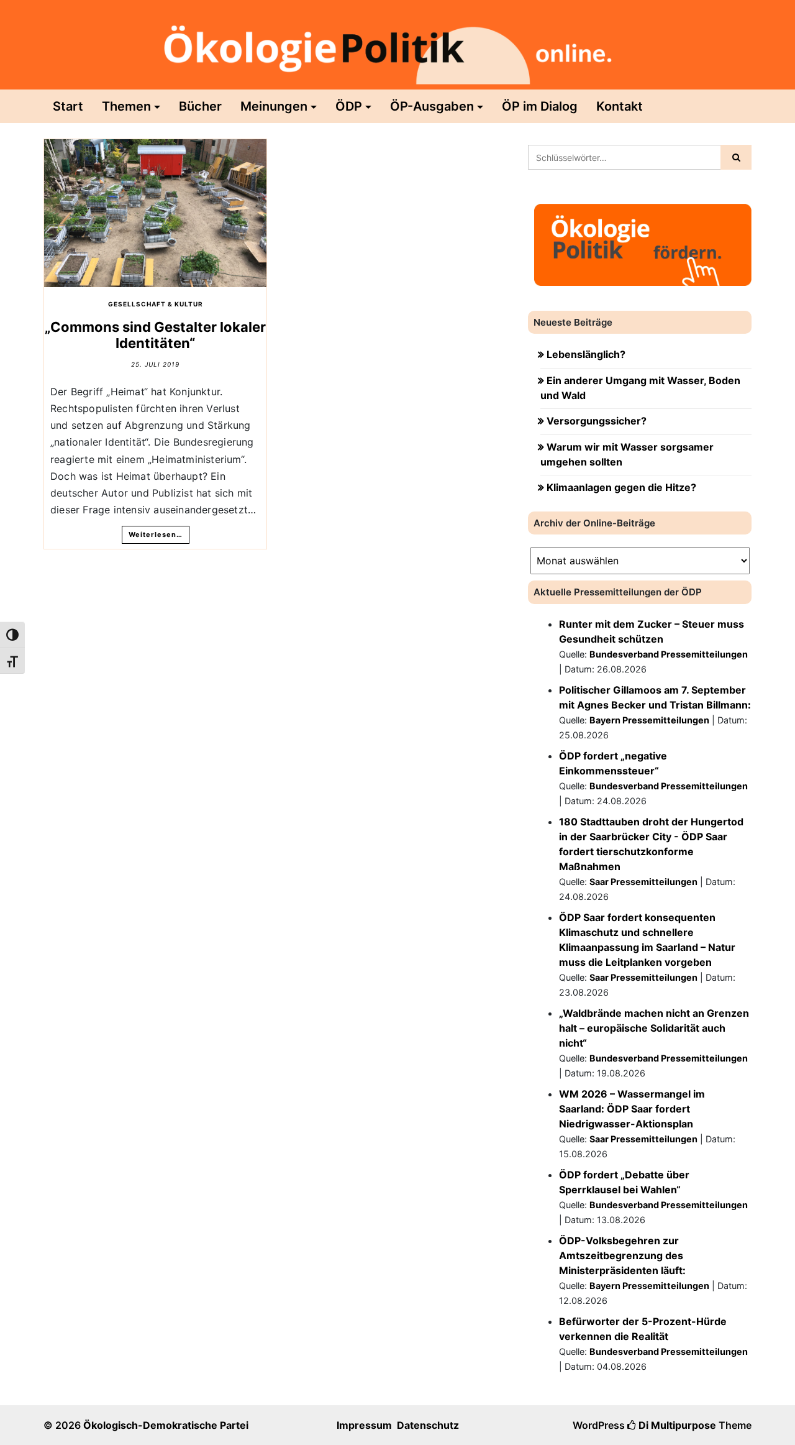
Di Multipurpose (676, 1425)
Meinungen (273, 106)
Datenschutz (428, 1425)
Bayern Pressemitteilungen (649, 720)
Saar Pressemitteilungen (643, 881)
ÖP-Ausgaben (432, 106)
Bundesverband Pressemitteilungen (668, 654)
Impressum (364, 1425)
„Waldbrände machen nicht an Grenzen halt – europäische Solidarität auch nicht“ (654, 1028)
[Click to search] (736, 157)
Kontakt (619, 106)
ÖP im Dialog (540, 106)
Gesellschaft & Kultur (155, 304)
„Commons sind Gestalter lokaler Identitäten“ (155, 335)
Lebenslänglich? (586, 354)
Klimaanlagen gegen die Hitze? (621, 487)
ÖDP (348, 106)
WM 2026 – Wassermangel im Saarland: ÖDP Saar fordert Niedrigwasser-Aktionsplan (632, 1109)
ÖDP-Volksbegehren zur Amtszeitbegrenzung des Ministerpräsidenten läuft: (622, 1255)
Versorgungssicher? (597, 421)
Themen (126, 106)
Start (68, 106)
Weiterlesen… (156, 534)
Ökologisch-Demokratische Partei (165, 1425)
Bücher (200, 106)
